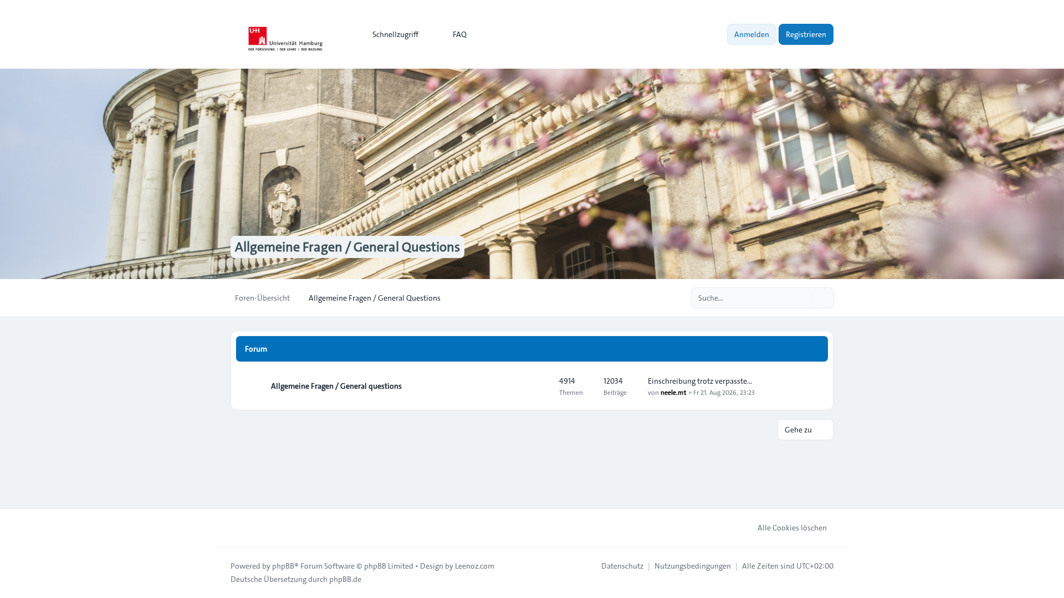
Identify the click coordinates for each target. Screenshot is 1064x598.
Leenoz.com (474, 565)
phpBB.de (345, 579)
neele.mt (673, 392)
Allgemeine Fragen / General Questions (347, 247)
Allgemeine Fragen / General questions (336, 385)
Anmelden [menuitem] (751, 34)
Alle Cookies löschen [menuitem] (792, 527)
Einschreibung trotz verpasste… (700, 380)
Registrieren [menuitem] (806, 34)
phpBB (283, 565)
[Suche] (802, 297)
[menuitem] (390, 34)
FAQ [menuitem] (460, 34)
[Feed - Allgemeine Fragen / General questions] (540, 386)
